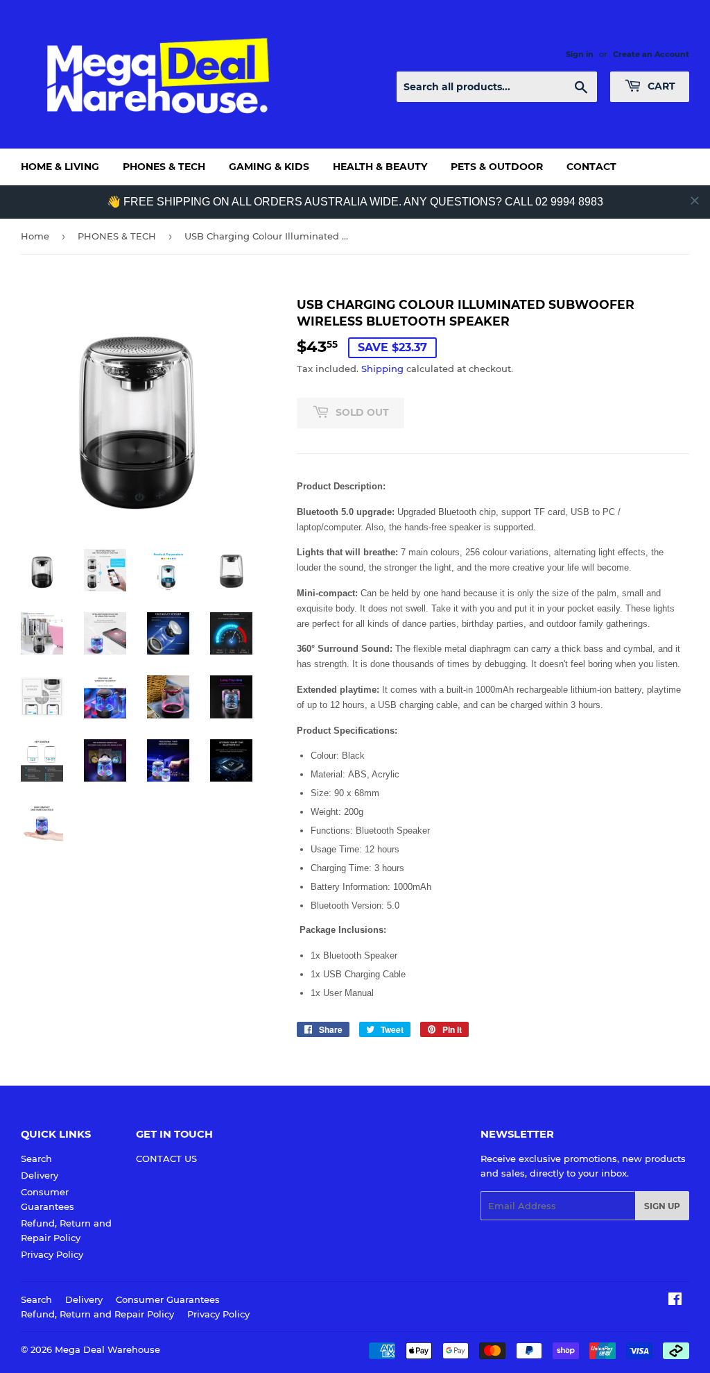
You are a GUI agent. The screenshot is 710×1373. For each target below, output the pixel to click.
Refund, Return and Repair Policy (97, 1314)
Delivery (39, 1175)
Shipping (382, 368)
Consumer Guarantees (168, 1299)
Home (35, 236)
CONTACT (591, 166)
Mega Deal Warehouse (107, 1349)
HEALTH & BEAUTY (380, 166)
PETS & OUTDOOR (497, 166)
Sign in (580, 54)
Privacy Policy (52, 1254)
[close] (694, 200)
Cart (660, 86)
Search (36, 1158)
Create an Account (651, 54)
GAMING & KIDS (269, 166)
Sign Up (662, 1206)
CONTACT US (166, 1158)
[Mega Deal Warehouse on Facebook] (675, 1300)
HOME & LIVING (60, 166)
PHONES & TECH (164, 166)
